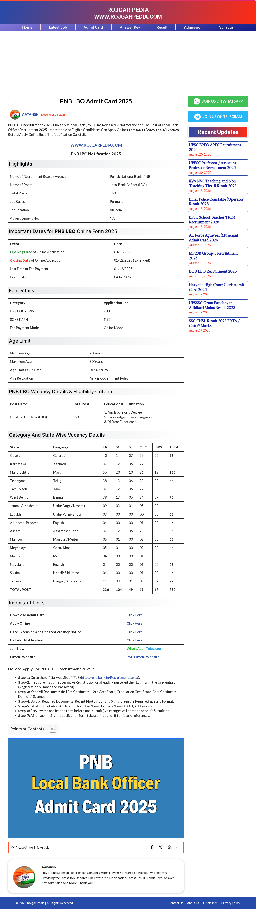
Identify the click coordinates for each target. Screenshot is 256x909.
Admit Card (93, 27)
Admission (193, 27)
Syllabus (226, 27)
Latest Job (58, 27)
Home (27, 27)
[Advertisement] (128, 61)
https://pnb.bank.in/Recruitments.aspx (109, 677)
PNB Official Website (143, 657)
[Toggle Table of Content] (50, 729)
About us (193, 903)
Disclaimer (210, 903)
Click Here (135, 615)
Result (162, 27)
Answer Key (130, 27)
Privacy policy (230, 903)
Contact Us (175, 903)
